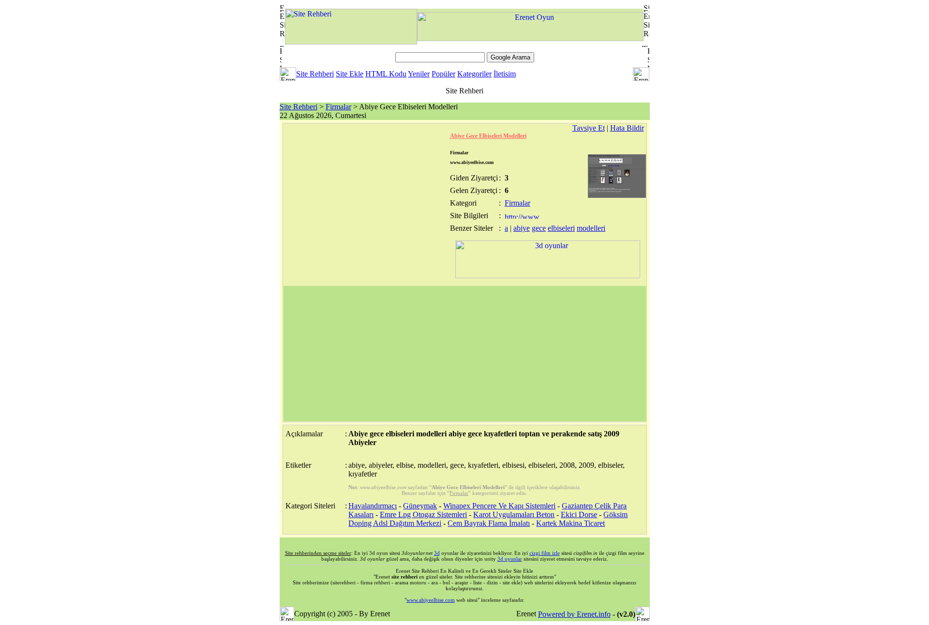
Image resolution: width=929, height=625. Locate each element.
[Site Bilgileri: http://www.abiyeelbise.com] (523, 216)
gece (539, 228)
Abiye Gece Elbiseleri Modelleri (488, 136)
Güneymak (420, 506)
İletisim (505, 74)
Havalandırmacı (372, 506)
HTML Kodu (385, 74)
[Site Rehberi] (351, 42)
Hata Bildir (627, 128)
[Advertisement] (465, 353)
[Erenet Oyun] (530, 38)
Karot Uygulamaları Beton (513, 514)
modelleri (591, 228)
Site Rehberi (315, 74)
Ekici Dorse (579, 514)
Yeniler (419, 74)
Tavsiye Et (588, 128)
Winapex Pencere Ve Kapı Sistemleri (499, 506)
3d (437, 553)
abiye (521, 228)
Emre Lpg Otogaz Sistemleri (423, 514)
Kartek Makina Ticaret (570, 523)
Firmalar (338, 107)
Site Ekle (349, 74)
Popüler (443, 74)
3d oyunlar (509, 559)
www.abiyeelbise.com (430, 600)
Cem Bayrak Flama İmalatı (489, 523)
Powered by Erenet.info (574, 614)
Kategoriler (474, 74)
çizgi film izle (544, 553)
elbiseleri (561, 228)
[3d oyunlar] (547, 275)
